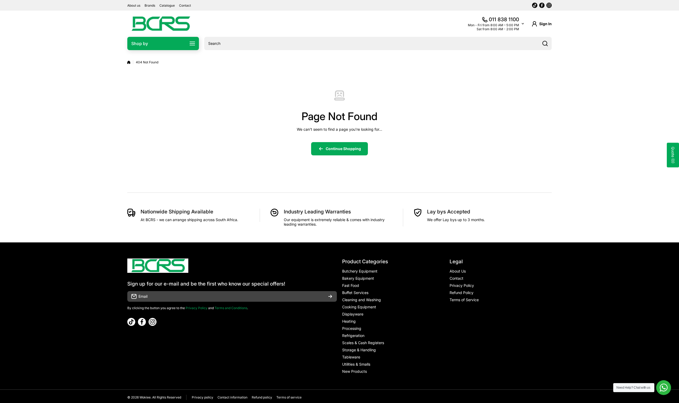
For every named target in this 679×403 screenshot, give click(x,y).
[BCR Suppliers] (160, 24)
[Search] (545, 43)
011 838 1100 (504, 19)
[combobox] (378, 43)
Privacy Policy (196, 308)
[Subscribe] (330, 296)
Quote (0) (673, 155)
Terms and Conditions (231, 308)
